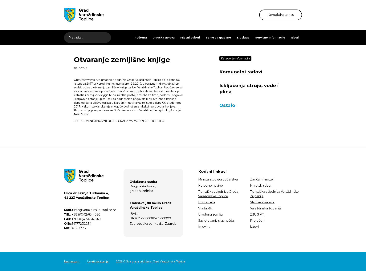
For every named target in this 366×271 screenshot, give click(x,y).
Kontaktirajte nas (281, 15)
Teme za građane (218, 37)
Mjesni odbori (190, 37)
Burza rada (206, 202)
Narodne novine (210, 185)
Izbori (295, 37)
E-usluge (243, 37)
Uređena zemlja (210, 214)
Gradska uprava (163, 37)
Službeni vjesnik (262, 202)
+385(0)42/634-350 (82, 214)
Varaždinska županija (265, 208)
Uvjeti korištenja (97, 261)
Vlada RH (205, 208)
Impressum (71, 261)
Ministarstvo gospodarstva (218, 179)
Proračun (257, 220)
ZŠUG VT (257, 214)
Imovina (204, 227)
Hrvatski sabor (261, 185)
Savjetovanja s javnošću (216, 220)
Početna (141, 37)
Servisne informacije (270, 37)
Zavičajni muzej (262, 179)
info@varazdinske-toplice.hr (90, 210)
